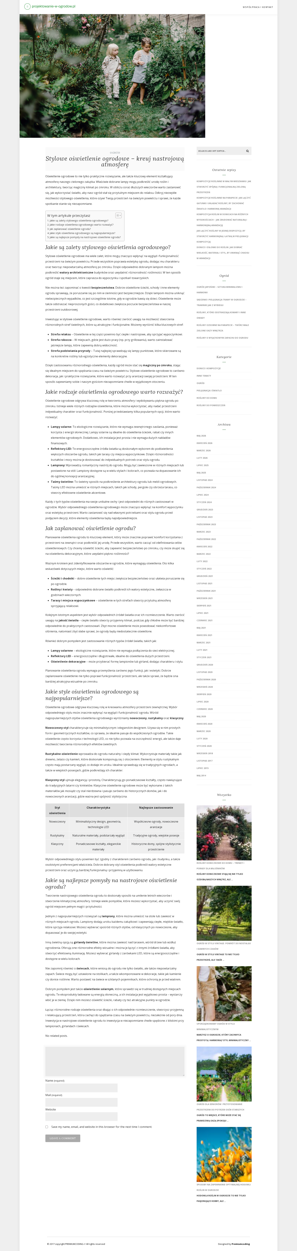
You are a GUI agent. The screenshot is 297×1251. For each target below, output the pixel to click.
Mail (53, 1095)
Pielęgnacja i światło (209, 390)
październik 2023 (206, 524)
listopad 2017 (204, 760)
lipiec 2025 (202, 465)
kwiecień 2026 (204, 443)
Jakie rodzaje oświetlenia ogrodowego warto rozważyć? (82, 224)
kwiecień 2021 (204, 635)
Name (54, 1080)
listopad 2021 (204, 583)
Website (50, 1109)
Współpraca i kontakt (258, 7)
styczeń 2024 (204, 502)
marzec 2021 (204, 642)
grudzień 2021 (205, 576)
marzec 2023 (204, 531)
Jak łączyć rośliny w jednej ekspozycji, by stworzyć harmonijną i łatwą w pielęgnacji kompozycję (222, 236)
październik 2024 (206, 487)
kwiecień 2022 (204, 546)
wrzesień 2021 (205, 598)
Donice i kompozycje (209, 368)
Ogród (115, 152)
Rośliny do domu (207, 397)
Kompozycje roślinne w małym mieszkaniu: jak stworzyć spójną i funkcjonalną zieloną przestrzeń (224, 187)
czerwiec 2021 (205, 620)
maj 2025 (201, 472)
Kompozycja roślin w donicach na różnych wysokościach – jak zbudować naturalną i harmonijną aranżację (222, 220)
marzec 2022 (204, 553)
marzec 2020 (204, 731)
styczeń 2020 (204, 746)
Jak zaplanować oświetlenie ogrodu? (70, 229)
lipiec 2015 (202, 768)
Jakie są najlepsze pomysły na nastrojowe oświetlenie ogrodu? (85, 237)
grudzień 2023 (205, 509)
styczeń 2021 (204, 657)
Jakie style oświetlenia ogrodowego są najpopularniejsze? (82, 233)
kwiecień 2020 (204, 723)
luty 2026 (202, 457)
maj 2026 (201, 435)
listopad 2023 (204, 517)
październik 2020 (206, 679)
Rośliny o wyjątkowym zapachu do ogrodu (222, 337)
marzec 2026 (204, 450)
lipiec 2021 (202, 613)
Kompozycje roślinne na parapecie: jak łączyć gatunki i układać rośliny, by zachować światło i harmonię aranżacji (224, 203)
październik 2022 (206, 539)
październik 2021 (206, 590)
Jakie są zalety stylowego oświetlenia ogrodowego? (79, 220)
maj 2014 (201, 775)
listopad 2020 (204, 672)
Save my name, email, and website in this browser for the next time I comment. (101, 1127)
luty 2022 (202, 561)
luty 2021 (202, 650)
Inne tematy (204, 375)
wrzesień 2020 (205, 686)
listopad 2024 (204, 480)
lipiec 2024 (202, 494)
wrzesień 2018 (205, 753)
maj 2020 (201, 716)
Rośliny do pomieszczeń (211, 405)
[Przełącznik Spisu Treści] (117, 215)
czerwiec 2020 (205, 709)
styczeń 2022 (204, 568)
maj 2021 (201, 627)
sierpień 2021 (204, 605)
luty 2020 (202, 738)
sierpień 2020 (204, 694)
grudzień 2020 (205, 664)
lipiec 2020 (202, 701)
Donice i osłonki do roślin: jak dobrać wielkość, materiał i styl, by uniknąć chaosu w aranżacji (223, 253)
